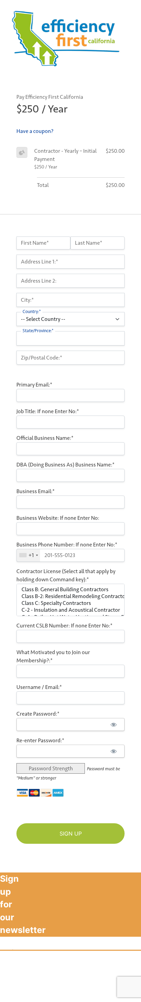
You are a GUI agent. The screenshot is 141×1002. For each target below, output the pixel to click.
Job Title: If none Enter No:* (47, 411)
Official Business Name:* (45, 438)
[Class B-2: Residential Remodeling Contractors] (70, 596)
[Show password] (113, 724)
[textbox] (70, 555)
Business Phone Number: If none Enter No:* (66, 544)
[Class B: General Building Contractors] (70, 589)
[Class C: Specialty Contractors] (70, 603)
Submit (14, 957)
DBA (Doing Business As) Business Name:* (65, 464)
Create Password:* (38, 713)
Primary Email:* (34, 384)
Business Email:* (35, 491)
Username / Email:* (39, 687)
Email (9, 900)
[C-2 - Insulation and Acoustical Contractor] (70, 610)
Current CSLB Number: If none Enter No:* (64, 625)
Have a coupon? (34, 131)
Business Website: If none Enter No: (57, 518)
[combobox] (28, 555)
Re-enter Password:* (40, 740)
